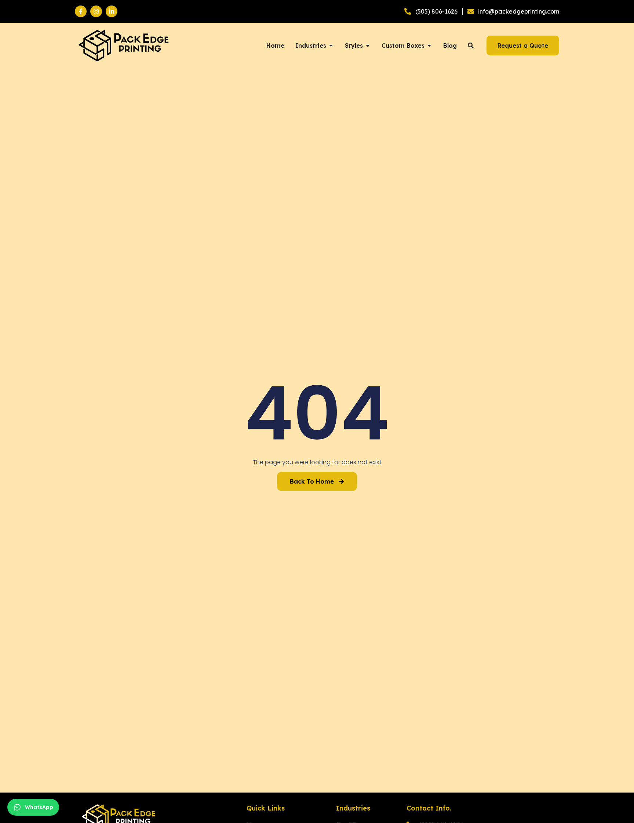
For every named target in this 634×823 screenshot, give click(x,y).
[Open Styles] (368, 45)
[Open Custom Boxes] (429, 45)
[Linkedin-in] (111, 11)
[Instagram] (96, 11)
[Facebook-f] (81, 11)
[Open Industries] (331, 45)
